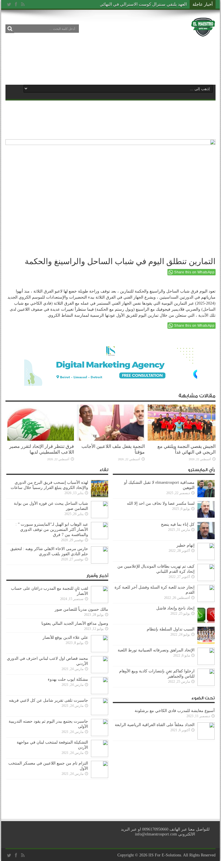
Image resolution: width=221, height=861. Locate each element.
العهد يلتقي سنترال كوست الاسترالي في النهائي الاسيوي (135, 4)
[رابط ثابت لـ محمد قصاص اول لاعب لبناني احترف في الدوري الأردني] (99, 672)
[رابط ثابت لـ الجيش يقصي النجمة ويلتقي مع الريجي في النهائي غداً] (182, 439)
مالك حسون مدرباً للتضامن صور (81, 609)
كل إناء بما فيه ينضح (178, 524)
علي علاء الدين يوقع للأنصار (65, 637)
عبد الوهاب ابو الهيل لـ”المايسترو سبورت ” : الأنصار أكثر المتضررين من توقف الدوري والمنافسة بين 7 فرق (52, 529)
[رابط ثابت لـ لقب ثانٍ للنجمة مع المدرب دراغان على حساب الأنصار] (99, 602)
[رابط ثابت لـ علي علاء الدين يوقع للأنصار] (99, 651)
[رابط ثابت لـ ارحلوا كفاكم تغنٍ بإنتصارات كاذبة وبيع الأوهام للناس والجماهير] (206, 684)
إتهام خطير (185, 545)
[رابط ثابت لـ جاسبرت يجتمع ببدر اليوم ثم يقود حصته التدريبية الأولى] (99, 735)
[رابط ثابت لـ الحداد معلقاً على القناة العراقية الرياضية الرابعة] (206, 738)
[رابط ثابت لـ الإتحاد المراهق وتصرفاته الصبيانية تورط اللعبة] (206, 663)
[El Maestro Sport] (203, 33)
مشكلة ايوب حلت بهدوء (68, 679)
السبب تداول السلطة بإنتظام (171, 629)
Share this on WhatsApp (194, 272)
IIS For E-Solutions (164, 855)
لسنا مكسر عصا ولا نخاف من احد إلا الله (161, 503)
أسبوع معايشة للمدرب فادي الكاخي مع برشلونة (173, 711)
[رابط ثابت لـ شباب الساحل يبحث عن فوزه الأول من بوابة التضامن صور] (99, 517)
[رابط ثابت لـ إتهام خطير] (206, 559)
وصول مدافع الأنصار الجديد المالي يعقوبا (74, 623)
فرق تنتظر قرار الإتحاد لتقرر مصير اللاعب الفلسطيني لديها (41, 449)
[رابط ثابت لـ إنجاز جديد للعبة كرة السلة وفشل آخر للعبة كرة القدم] (206, 601)
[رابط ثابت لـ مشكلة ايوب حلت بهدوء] (99, 693)
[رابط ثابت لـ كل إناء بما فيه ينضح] (206, 538)
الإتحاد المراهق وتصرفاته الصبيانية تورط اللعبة (156, 650)
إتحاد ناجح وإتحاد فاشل (175, 608)
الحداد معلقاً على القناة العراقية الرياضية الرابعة (155, 725)
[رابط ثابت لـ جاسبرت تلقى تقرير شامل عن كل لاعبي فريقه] (99, 714)
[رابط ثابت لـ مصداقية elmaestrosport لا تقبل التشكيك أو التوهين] (206, 496)
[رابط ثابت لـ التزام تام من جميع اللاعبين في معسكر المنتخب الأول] (99, 777)
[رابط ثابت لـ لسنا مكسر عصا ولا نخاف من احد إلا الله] (206, 517)
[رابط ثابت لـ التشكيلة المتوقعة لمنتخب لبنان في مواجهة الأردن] (99, 756)
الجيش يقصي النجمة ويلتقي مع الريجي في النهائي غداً (186, 449)
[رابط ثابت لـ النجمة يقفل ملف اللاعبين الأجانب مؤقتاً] (111, 439)
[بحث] (9, 28)
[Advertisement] (110, 61)
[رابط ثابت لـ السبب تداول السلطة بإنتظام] (206, 643)
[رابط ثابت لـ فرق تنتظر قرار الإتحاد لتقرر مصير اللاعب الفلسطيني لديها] (40, 439)
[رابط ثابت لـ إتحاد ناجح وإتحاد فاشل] (206, 622)
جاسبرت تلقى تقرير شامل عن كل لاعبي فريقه (48, 700)
